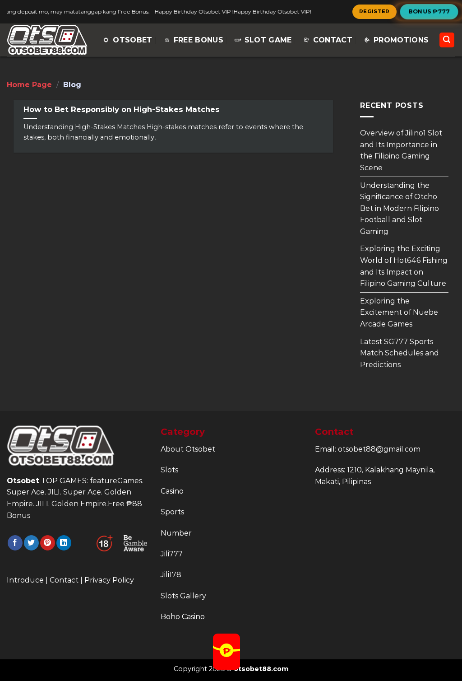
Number (176, 533)
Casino (172, 491)
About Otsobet (188, 449)
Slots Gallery (183, 596)
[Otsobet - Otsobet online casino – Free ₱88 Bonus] (47, 40)
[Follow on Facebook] (15, 542)
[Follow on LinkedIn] (63, 542)
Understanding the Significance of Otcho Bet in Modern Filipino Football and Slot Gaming (399, 208)
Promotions (401, 40)
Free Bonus (198, 40)
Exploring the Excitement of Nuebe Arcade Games (399, 312)
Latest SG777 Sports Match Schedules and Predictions (399, 352)
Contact (332, 40)
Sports (172, 512)
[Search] (447, 40)
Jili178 (171, 574)
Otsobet (132, 40)
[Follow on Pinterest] (47, 542)
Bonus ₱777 (429, 11)
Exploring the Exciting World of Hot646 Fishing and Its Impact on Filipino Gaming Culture (404, 266)
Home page (29, 84)
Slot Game (268, 40)
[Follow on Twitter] (31, 542)
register (374, 11)
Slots (169, 470)
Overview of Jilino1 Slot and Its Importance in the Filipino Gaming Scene (401, 150)
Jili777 (172, 554)
